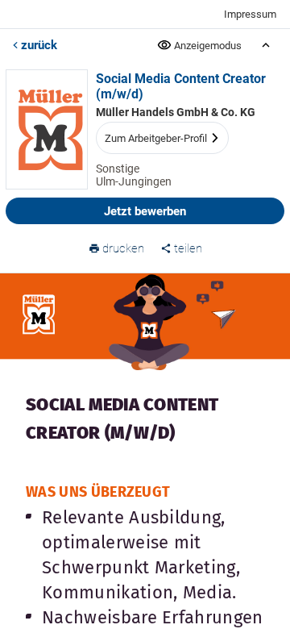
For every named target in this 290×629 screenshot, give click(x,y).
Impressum (250, 14)
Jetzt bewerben (145, 211)
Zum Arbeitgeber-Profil (156, 138)
